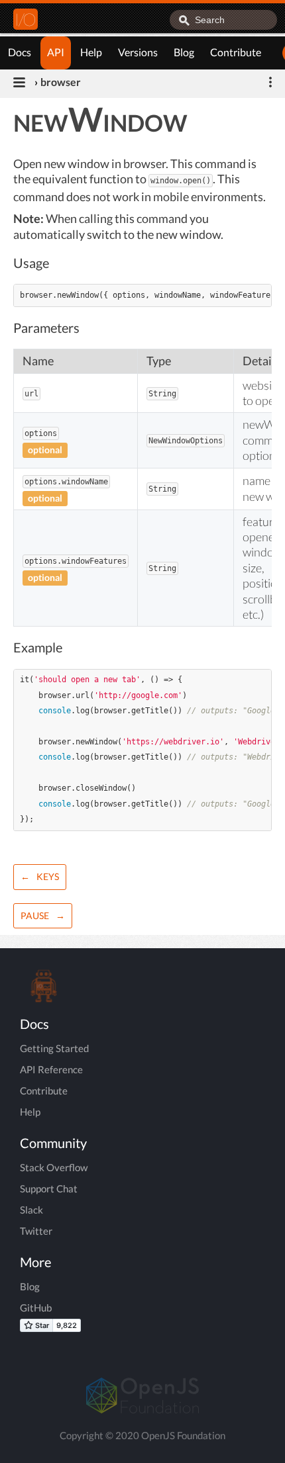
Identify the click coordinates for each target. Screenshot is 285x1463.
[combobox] (223, 20)
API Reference (51, 1069)
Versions (138, 52)
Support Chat (49, 1188)
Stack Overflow (53, 1167)
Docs (19, 52)
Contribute (235, 52)
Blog (184, 52)
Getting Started (54, 1048)
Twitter (36, 1231)
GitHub (36, 1307)
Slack (31, 1210)
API (55, 52)
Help (91, 52)
